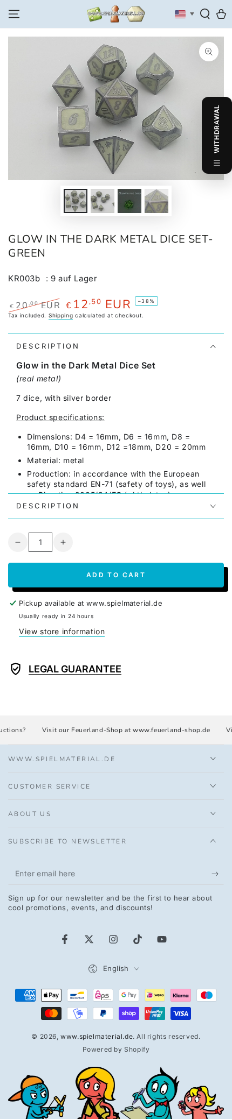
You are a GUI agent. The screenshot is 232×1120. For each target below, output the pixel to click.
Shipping (61, 315)
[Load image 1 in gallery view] (75, 201)
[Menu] (14, 14)
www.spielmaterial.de (96, 1036)
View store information (62, 631)
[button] (205, 14)
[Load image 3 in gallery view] (129, 201)
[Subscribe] (217, 874)
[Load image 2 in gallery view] (102, 201)
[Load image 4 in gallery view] (156, 201)
